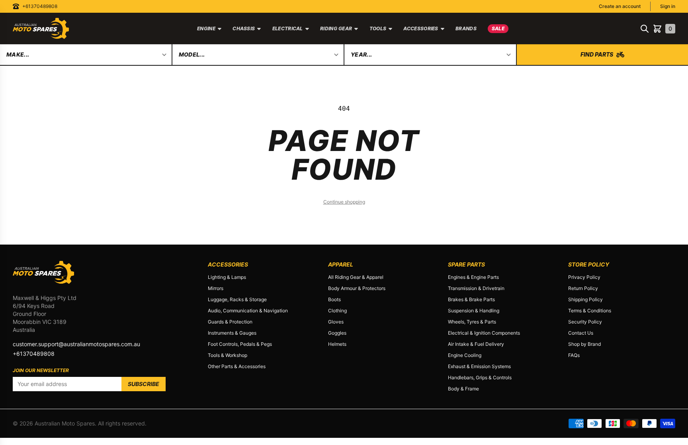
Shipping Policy (585, 299)
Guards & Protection (230, 322)
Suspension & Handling (473, 311)
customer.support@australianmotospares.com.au (76, 344)
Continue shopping (344, 202)
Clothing (337, 311)
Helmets (337, 344)
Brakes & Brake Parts (471, 299)
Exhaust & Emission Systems (479, 366)
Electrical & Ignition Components (484, 333)
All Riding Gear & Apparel (355, 277)
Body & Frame (463, 389)
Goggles (337, 333)
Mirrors (215, 288)
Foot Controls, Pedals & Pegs (240, 344)
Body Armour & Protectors (356, 288)
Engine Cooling (464, 355)
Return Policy (583, 288)
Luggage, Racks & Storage (237, 299)
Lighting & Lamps (227, 277)
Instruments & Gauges (232, 333)
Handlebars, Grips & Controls (480, 377)
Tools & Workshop (227, 355)
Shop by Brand (584, 344)
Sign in (667, 6)
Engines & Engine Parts (473, 277)
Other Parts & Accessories (237, 366)
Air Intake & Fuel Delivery (476, 344)
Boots (334, 299)
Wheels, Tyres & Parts (472, 322)
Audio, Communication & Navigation (248, 311)
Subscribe (143, 383)
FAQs (574, 355)
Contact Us (580, 333)
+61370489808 (39, 6)
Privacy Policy (584, 277)
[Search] (645, 29)
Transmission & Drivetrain (476, 288)
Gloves (336, 322)
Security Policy (585, 322)
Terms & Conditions (589, 311)
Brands (466, 28)
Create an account (620, 6)
